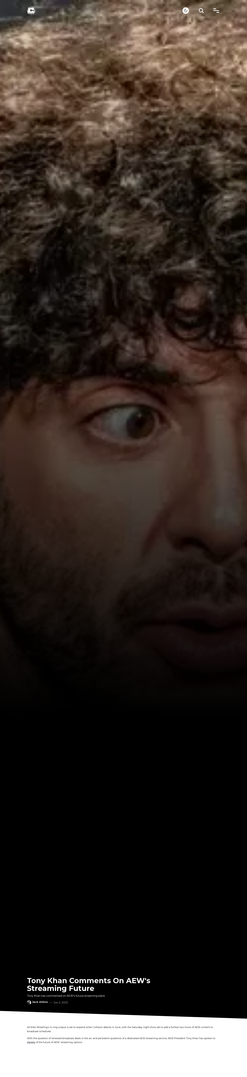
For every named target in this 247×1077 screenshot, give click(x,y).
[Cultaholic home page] (104, 10)
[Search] (201, 10)
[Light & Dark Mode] (185, 10)
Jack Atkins (40, 1002)
